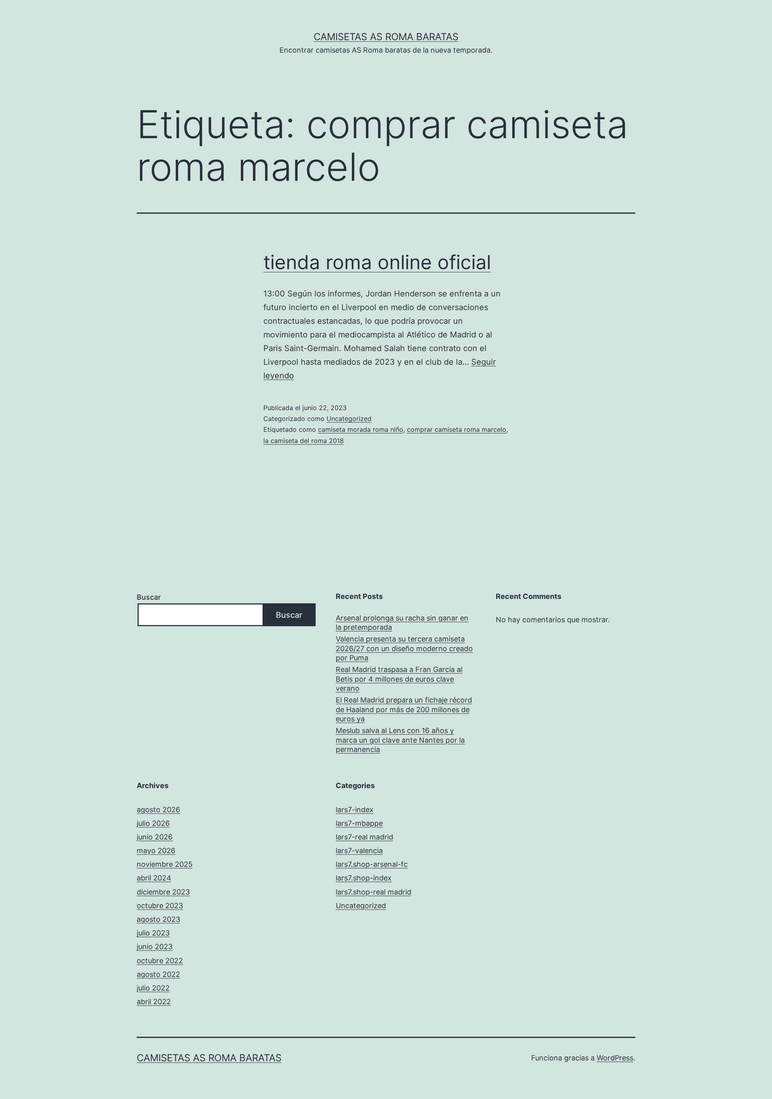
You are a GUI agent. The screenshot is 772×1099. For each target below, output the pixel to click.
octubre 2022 (160, 960)
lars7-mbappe (359, 823)
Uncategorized (349, 419)
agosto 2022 (158, 974)
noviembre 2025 (165, 864)
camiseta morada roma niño (360, 429)
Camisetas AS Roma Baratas (386, 37)
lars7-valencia (359, 850)
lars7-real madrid (364, 837)
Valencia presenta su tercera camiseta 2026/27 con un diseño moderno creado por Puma (404, 648)
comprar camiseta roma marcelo (456, 429)
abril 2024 (154, 878)
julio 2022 (153, 988)
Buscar (149, 597)
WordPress (615, 1058)
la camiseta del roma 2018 (303, 441)
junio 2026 (154, 837)
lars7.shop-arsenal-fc (372, 864)
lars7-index (355, 809)
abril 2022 (154, 1001)
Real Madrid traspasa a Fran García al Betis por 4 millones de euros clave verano (399, 678)
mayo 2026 (156, 850)
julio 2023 (153, 933)
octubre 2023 (160, 905)
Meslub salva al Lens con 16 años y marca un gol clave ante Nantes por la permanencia (400, 740)
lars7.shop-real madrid (373, 892)
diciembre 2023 (163, 892)
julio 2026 (153, 823)
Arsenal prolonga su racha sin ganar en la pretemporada (402, 622)
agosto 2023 (158, 919)
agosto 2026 (158, 809)
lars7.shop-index (364, 878)
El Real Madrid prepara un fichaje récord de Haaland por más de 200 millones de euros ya (404, 709)
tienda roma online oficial (377, 262)
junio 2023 (154, 946)
